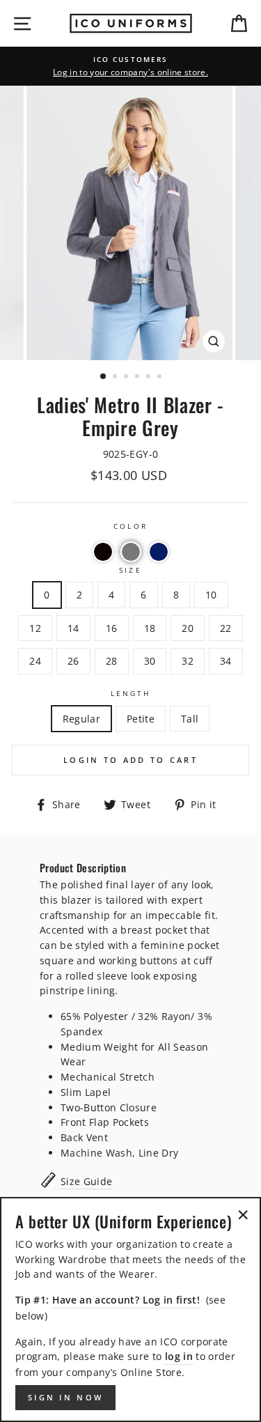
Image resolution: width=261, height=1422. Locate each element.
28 (112, 660)
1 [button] (103, 376)
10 (211, 594)
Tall (189, 718)
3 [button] (127, 377)
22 (226, 628)
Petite (141, 718)
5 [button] (149, 377)
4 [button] (138, 377)
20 (187, 628)
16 (112, 628)
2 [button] (116, 377)
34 (226, 660)
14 (73, 628)
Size (130, 570)
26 (73, 660)
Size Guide (86, 1181)
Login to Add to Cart (130, 760)
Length (130, 693)
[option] (130, 66)
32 (187, 660)
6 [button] (160, 377)
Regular (81, 718)
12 (35, 628)
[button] (103, 551)
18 (150, 628)
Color (130, 526)
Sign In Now (65, 1397)
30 (150, 660)
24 (35, 660)
